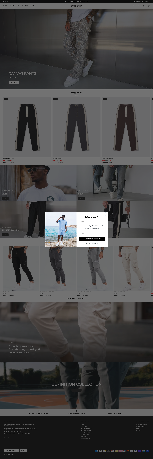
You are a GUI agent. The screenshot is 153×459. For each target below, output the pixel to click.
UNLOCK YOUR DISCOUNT (92, 239)
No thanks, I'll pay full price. (92, 243)
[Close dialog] (105, 214)
